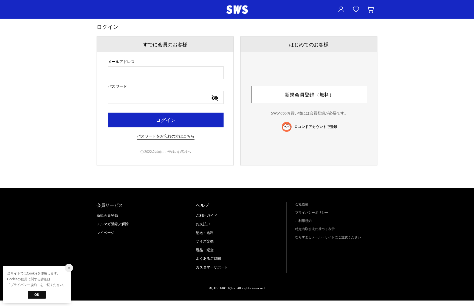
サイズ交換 (205, 241)
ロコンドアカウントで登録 (315, 126)
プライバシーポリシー (311, 212)
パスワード (117, 86)
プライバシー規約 (23, 284)
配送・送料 (205, 232)
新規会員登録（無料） (309, 94)
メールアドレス (121, 61)
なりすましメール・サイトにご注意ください (328, 237)
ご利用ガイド (206, 215)
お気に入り (356, 9)
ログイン (166, 120)
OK (36, 294)
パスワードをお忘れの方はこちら (165, 136)
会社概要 (301, 204)
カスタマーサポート (212, 267)
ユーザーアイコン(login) (341, 9)
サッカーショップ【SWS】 (237, 9)
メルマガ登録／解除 (113, 223)
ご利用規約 (303, 220)
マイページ (105, 232)
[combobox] (166, 72)
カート (370, 9)
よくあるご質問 (208, 258)
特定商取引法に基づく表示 (315, 229)
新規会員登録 (107, 215)
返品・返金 (205, 249)
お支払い (203, 223)
